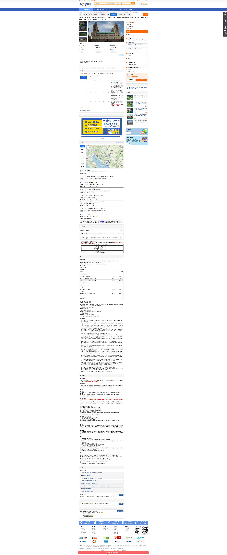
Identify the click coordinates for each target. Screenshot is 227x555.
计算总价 (132, 79)
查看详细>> (129, 143)
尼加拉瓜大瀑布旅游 (89, 548)
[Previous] (90, 31)
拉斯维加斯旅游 (98, 545)
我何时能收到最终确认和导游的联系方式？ (91, 480)
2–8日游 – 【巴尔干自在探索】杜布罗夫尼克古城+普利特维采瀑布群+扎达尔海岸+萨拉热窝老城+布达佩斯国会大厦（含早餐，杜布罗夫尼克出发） (140, 121)
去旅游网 (80, 12)
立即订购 (145, 14)
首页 (95, 9)
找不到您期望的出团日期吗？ (85, 110)
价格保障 (104, 529)
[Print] (98, 19)
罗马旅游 (87, 546)
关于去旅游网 (127, 528)
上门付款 (93, 530)
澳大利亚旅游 (107, 546)
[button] (83, 23)
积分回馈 (115, 529)
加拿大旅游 (104, 9)
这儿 (85, 516)
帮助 (144, 0)
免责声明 (113, 550)
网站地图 (124, 550)
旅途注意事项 (83, 532)
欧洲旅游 (109, 9)
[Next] (121, 31)
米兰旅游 (144, 545)
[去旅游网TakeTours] (85, 4)
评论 (125, 14)
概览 (80, 14)
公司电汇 (93, 533)
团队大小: (127, 28)
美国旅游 (99, 9)
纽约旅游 (94, 545)
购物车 (134, 0)
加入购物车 (142, 79)
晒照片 (129, 14)
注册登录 (82, 528)
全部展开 (121, 142)
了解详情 (140, 67)
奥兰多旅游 (125, 545)
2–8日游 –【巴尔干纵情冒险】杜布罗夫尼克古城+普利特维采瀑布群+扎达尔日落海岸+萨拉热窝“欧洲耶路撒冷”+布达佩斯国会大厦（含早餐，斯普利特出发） (140, 115)
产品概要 (80, 43)
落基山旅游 (111, 548)
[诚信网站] (117, 538)
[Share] (97, 19)
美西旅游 (90, 545)
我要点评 (121, 503)
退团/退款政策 (113, 14)
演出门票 (130, 9)
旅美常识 (82, 530)
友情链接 (118, 550)
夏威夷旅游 (112, 545)
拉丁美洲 (120, 9)
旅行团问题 (83, 529)
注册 (90, 0)
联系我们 (126, 529)
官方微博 (126, 530)
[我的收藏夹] (137, 0)
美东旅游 (87, 545)
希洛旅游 (115, 548)
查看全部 (102, 138)
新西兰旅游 (115, 9)
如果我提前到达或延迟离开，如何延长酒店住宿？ (92, 478)
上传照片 (121, 511)
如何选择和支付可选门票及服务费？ (89, 483)
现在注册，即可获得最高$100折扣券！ (113, 552)
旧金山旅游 (116, 545)
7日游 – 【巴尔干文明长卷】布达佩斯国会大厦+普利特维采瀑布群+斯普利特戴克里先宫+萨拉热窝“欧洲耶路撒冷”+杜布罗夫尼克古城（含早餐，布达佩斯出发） (140, 96)
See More (83, 39)
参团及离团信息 (102, 14)
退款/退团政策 (105, 528)
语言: (127, 26)
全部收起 (117, 142)
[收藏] (100, 19)
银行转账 (93, 532)
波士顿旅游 (120, 545)
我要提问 (121, 494)
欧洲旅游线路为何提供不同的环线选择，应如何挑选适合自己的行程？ (97, 486)
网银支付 (93, 528)
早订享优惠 (116, 532)
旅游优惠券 (116, 530)
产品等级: (127, 24)
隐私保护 (103, 550)
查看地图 (132, 42)
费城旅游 (128, 545)
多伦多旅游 (137, 545)
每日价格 (85, 14)
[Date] (133, 35)
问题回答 (120, 14)
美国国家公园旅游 (120, 548)
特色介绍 (90, 14)
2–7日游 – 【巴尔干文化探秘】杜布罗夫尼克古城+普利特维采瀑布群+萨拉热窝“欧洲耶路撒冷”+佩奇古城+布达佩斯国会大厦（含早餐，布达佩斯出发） (140, 103)
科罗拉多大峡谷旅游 (101, 548)
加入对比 (104, 19)
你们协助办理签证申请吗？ (88, 491)
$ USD (146, 0)
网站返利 (115, 528)
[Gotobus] (129, 542)
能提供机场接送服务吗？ (87, 475)
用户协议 (108, 550)
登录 (86, 0)
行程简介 (96, 14)
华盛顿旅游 (108, 545)
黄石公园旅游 (95, 548)
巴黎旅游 (140, 545)
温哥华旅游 (132, 545)
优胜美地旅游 (107, 548)
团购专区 (125, 9)
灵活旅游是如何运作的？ (87, 488)
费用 (108, 14)
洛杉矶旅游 (103, 545)
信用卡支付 (94, 529)
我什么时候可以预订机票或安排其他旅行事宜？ (92, 472)
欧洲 (84, 12)
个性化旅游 (116, 533)
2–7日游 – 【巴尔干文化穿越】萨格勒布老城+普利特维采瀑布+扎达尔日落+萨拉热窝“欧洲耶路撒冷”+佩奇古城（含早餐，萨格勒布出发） (140, 109)
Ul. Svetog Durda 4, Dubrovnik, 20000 (94, 233)
